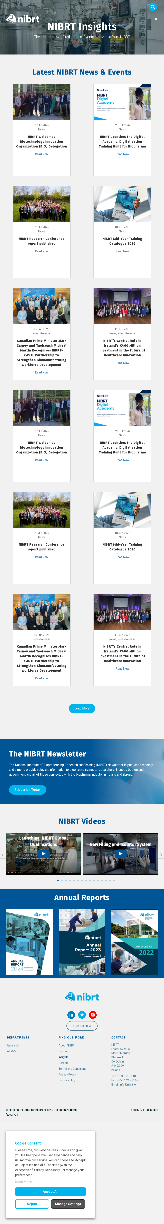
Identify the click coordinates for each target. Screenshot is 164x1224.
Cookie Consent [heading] (28, 1143)
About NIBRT (67, 1045)
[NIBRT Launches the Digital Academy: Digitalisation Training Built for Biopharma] (122, 102)
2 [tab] (62, 880)
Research (13, 1045)
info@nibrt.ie (128, 1084)
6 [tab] (78, 880)
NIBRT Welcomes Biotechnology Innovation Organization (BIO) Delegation (41, 141)
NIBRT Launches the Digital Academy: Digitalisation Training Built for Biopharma (122, 141)
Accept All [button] (50, 1192)
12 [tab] (102, 880)
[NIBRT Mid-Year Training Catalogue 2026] (122, 203)
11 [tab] (98, 880)
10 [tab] (94, 880)
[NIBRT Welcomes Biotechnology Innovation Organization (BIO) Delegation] (41, 102)
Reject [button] (32, 1204)
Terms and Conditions (72, 1068)
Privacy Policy (67, 1074)
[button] (153, 7)
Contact (64, 1051)
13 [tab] (106, 880)
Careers (64, 1063)
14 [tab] (110, 880)
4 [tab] (70, 880)
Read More (23, 1182)
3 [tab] (66, 880)
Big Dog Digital (149, 1109)
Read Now (41, 154)
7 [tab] (82, 880)
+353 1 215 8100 (126, 1076)
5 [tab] (74, 880)
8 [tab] (86, 880)
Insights (63, 1057)
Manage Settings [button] (68, 1204)
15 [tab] (114, 880)
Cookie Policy (67, 1080)
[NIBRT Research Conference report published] (41, 203)
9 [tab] (90, 880)
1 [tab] (58, 880)
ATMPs (11, 1051)
